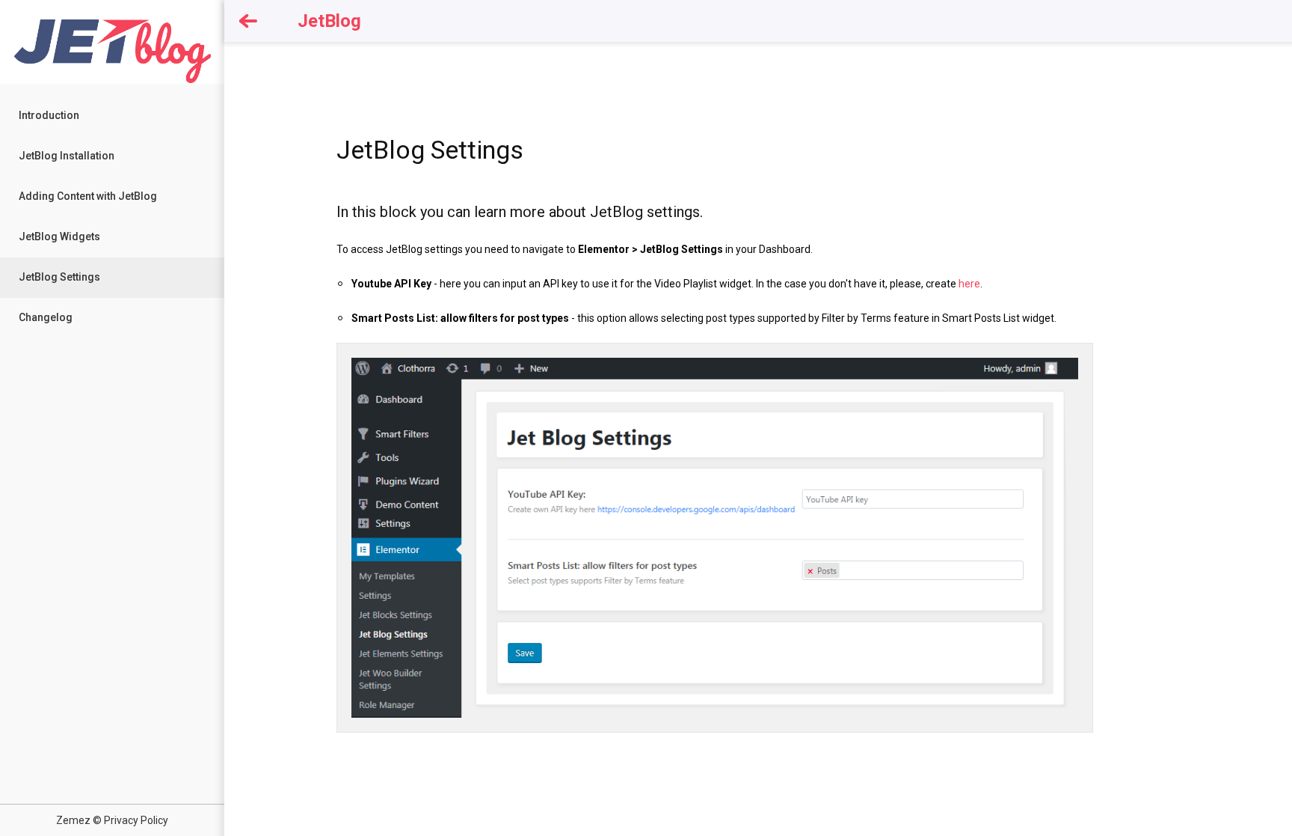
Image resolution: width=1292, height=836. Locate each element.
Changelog (46, 317)
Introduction (49, 115)
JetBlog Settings (59, 277)
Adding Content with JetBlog (88, 196)
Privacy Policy (136, 820)
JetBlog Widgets (59, 236)
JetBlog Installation (66, 156)
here (969, 284)
